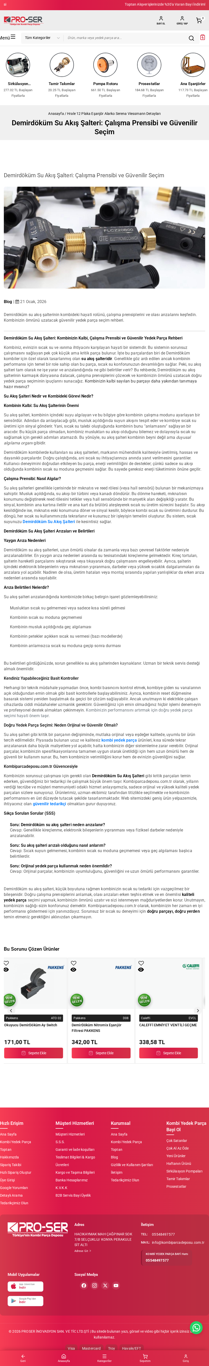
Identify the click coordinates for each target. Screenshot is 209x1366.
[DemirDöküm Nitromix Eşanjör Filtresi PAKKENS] (38, 983)
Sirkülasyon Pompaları (18, 84)
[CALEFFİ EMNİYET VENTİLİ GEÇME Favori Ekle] (78, 963)
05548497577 (163, 1234)
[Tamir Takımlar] (62, 65)
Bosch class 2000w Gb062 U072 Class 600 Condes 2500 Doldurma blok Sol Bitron (171, 1028)
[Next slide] (198, 1011)
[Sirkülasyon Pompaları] (18, 65)
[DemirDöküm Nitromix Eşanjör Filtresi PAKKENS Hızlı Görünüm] (10, 970)
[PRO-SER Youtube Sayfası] (116, 1285)
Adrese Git (81, 1251)
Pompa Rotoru (105, 83)
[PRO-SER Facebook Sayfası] (84, 1285)
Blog (8, 301)
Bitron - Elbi (153, 1018)
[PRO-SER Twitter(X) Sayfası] (105, 1285)
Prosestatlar (149, 83)
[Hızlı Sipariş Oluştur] (203, 39)
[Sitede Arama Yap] (193, 38)
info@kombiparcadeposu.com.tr (178, 1242)
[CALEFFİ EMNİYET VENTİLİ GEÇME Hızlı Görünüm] (78, 970)
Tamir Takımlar (62, 83)
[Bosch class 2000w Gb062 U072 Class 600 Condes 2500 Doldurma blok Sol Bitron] (173, 983)
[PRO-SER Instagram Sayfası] (94, 1285)
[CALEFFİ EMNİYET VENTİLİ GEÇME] (105, 983)
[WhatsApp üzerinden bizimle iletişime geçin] (196, 1327)
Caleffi (82, 1018)
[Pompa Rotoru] (105, 65)
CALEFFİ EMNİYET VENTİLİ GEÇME (105, 1025)
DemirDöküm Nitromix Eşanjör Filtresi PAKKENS (33, 1028)
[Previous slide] (11, 1011)
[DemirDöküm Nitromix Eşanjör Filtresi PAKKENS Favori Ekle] (10, 963)
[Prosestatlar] (149, 65)
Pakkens (16, 1018)
